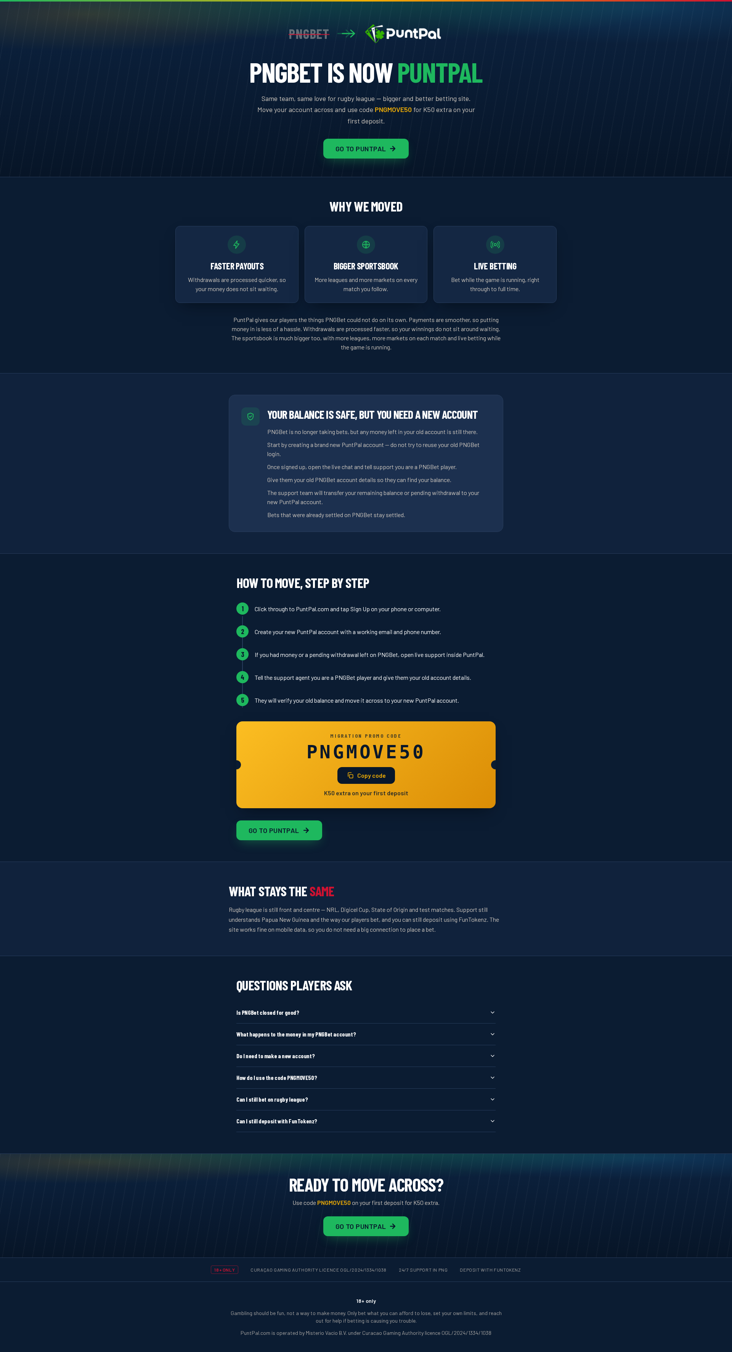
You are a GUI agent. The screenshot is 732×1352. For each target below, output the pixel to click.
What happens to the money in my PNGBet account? (296, 1034)
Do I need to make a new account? (275, 1055)
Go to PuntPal (361, 148)
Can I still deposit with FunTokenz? (276, 1121)
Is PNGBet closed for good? (267, 1012)
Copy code (371, 775)
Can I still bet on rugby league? (272, 1099)
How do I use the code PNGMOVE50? (276, 1077)
